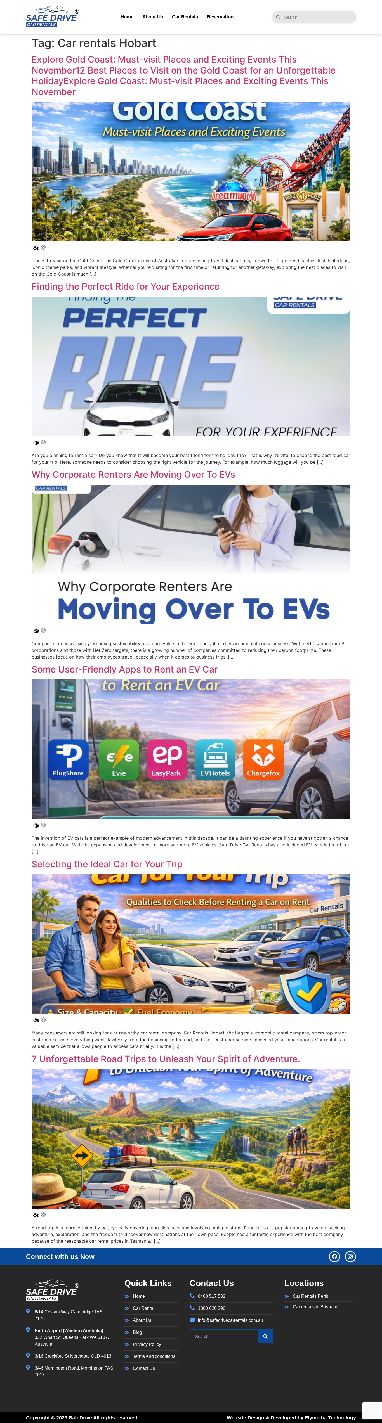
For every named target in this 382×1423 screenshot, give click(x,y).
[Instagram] (350, 1256)
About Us (152, 17)
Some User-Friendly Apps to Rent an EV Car (125, 669)
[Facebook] (334, 1256)
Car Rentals (185, 17)
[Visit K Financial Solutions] (52, 25)
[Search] (265, 1336)
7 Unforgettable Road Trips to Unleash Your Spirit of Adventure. (166, 1058)
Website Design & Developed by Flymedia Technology (291, 1417)
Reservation (220, 17)
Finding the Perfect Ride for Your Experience (126, 286)
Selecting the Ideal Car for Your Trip (107, 864)
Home (127, 17)
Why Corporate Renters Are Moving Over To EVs (133, 474)
